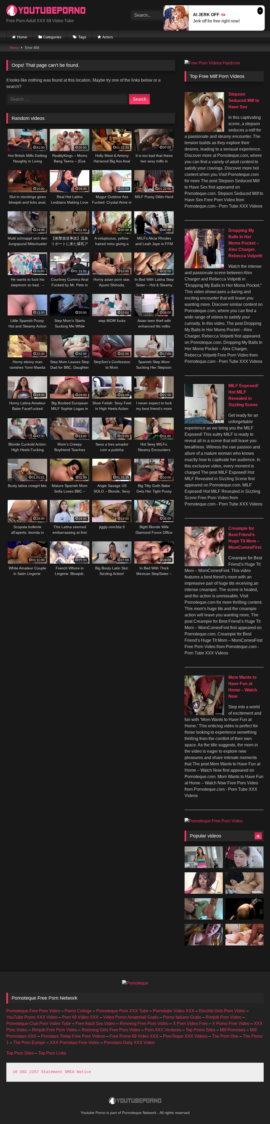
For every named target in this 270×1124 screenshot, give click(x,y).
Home (22, 37)
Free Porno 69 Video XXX (134, 1036)
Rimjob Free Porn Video (54, 1030)
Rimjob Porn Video (223, 1017)
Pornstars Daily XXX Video (129, 1042)
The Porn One (225, 1036)
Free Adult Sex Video (95, 1023)
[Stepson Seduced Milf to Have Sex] (204, 130)
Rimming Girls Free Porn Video (111, 1030)
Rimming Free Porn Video (144, 1023)
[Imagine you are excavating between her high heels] (204, 883)
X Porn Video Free (190, 1023)
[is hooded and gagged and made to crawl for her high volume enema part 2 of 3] (244, 909)
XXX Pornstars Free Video (74, 1042)
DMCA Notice (78, 1072)
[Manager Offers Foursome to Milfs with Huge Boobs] (204, 909)
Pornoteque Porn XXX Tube (122, 1011)
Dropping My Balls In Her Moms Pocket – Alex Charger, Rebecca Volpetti (245, 243)
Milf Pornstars (232, 1030)
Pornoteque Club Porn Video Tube (38, 1023)
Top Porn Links (52, 1053)
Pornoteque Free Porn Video (33, 1011)
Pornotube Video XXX (173, 1011)
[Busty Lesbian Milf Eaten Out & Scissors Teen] (244, 857)
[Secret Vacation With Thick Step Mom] (204, 857)
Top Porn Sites (20, 1053)
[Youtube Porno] (60, 11)
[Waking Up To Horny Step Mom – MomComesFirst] (204, 934)
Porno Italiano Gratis (182, 1017)
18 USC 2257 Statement (37, 1072)
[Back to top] (253, 1108)
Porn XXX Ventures (163, 1030)
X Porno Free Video (230, 1023)
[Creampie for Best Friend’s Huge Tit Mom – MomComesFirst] (204, 565)
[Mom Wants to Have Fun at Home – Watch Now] (204, 713)
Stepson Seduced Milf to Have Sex (243, 100)
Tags (82, 37)
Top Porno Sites (200, 1030)
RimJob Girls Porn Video (222, 1011)
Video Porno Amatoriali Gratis (130, 1017)
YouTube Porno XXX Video (31, 1017)
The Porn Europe (29, 1042)
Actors (107, 37)
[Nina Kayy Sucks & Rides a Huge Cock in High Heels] (244, 934)
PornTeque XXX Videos (185, 1036)
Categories (52, 37)
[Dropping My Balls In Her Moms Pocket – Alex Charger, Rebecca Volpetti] (204, 267)
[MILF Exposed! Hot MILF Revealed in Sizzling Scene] (204, 422)
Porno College (78, 1011)
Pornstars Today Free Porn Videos (73, 1036)
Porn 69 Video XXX (80, 1017)
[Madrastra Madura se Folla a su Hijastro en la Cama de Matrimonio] (244, 883)
